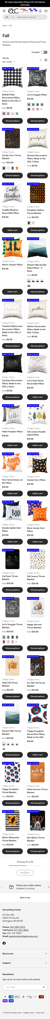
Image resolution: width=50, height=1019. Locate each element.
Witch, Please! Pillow (12, 264)
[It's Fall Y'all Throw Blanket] (37, 665)
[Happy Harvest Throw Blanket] (37, 607)
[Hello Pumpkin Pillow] (12, 414)
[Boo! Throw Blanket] (37, 868)
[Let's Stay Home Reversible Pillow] (37, 363)
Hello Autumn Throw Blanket (37, 791)
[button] (46, 11)
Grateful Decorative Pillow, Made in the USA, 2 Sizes (37, 158)
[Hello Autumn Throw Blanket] (37, 772)
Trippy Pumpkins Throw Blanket (10, 791)
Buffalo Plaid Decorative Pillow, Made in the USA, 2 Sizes (11, 99)
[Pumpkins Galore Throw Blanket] (37, 193)
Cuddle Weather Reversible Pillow (10, 211)
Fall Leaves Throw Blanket (36, 578)
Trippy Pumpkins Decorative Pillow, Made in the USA (36, 734)
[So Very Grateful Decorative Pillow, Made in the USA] (37, 971)
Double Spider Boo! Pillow (11, 529)
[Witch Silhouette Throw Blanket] (12, 820)
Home (5, 25)
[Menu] (4, 11)
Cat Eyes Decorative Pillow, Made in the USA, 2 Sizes (12, 383)
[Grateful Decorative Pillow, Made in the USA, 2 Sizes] (37, 138)
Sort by (6, 58)
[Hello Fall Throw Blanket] (12, 665)
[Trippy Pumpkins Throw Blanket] (12, 772)
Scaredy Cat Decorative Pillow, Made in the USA (36, 940)
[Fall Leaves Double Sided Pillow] (37, 414)
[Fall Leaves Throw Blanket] (37, 559)
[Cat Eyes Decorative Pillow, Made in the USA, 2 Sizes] (12, 363)
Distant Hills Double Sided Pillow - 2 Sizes (37, 267)
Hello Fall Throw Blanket (10, 684)
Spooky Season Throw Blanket (10, 939)
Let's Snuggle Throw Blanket (12, 626)
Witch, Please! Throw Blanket (9, 990)
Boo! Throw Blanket (36, 886)
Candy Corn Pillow (36, 480)
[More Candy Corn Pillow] (37, 511)
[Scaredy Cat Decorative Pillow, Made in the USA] (37, 920)
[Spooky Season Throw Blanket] (12, 920)
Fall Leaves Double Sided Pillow (36, 433)
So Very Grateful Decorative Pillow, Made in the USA (36, 991)
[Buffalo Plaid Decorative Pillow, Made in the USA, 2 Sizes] (12, 77)
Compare (36, 52)
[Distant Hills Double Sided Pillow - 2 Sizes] (37, 247)
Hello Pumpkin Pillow (12, 431)
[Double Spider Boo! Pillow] (12, 511)
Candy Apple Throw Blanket (12, 887)
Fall (10, 25)
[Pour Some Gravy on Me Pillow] (12, 462)
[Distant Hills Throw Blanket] (12, 714)
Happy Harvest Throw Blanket (34, 626)
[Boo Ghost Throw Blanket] (37, 820)
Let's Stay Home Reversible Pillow (35, 382)
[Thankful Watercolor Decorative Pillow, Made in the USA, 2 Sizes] (12, 309)
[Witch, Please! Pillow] (12, 247)
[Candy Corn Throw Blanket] (12, 138)
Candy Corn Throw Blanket (11, 157)
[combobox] (25, 17)
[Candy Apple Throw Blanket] (12, 868)
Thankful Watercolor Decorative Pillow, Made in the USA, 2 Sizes (12, 331)
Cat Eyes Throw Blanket (10, 578)
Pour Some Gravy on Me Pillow (12, 481)
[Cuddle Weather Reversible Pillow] (12, 193)
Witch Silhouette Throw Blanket (10, 839)
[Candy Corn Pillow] (37, 462)
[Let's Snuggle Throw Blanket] (12, 607)
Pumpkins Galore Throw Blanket (35, 211)
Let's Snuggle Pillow (37, 94)
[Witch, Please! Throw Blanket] (12, 971)
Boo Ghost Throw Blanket (35, 839)
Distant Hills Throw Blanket (11, 732)
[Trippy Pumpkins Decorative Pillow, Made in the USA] (37, 714)
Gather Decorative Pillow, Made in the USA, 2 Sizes (36, 329)
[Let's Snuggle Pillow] (37, 77)
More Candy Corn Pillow (36, 529)
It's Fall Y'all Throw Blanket (36, 684)
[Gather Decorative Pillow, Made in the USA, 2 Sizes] (37, 309)
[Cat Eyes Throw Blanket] (12, 559)
